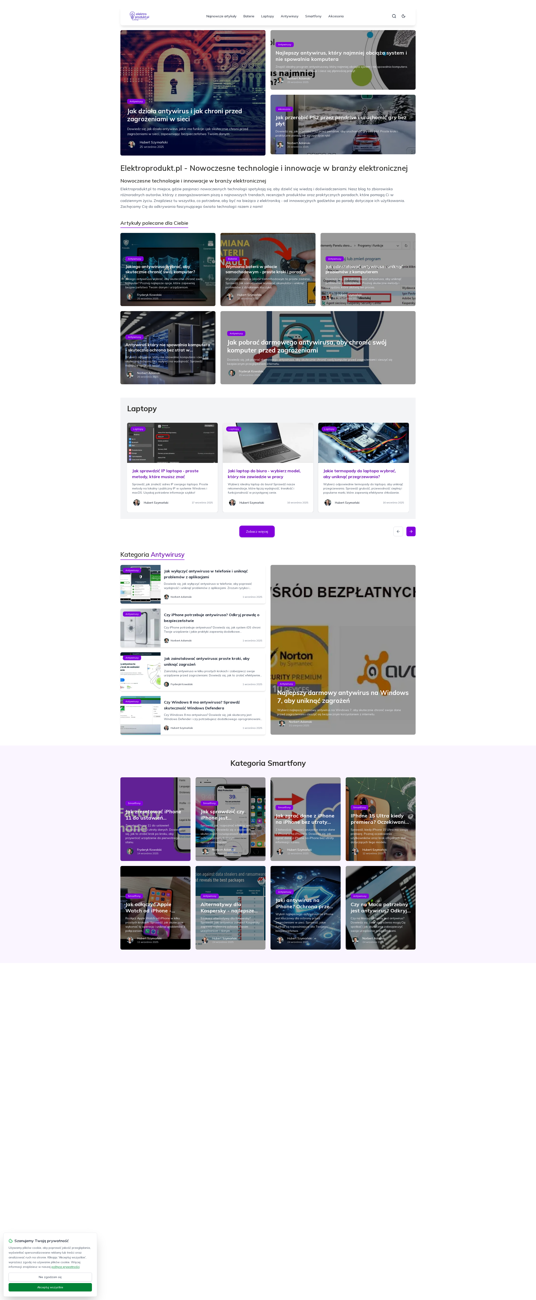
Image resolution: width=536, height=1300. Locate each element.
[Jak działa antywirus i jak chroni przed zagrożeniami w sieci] (192, 93)
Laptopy (267, 16)
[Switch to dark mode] (403, 16)
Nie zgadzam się (50, 1277)
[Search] (394, 16)
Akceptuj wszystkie (50, 1287)
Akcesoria (336, 16)
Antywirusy (290, 16)
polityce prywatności (66, 1267)
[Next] (411, 531)
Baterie (248, 16)
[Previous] (398, 531)
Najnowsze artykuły (221, 16)
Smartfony (313, 16)
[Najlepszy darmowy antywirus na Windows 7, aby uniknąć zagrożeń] (343, 650)
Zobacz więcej (257, 531)
